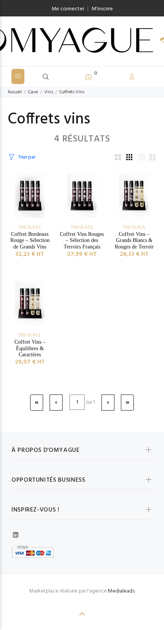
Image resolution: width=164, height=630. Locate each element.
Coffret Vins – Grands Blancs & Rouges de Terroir (134, 240)
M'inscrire (102, 9)
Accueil (15, 92)
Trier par (26, 157)
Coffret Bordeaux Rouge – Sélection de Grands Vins (30, 240)
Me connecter (67, 9)
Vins (48, 92)
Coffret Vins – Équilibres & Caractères (29, 348)
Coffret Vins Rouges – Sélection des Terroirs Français (82, 240)
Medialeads (121, 591)
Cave (33, 92)
